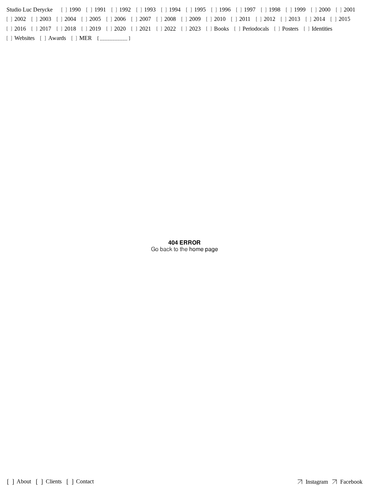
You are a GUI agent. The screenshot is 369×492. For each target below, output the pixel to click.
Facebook (351, 482)
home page (203, 249)
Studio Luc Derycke (29, 9)
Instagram (317, 482)
